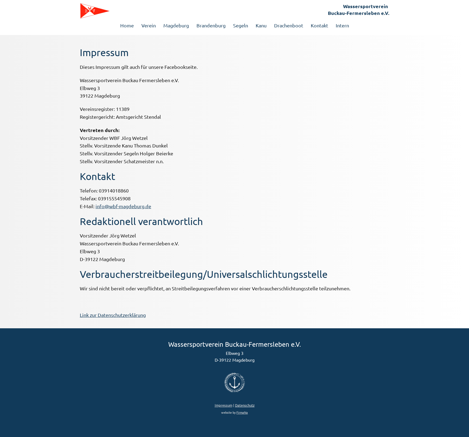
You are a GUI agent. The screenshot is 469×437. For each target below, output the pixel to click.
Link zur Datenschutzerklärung (113, 315)
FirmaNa (242, 412)
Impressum (223, 405)
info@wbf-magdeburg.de (123, 206)
